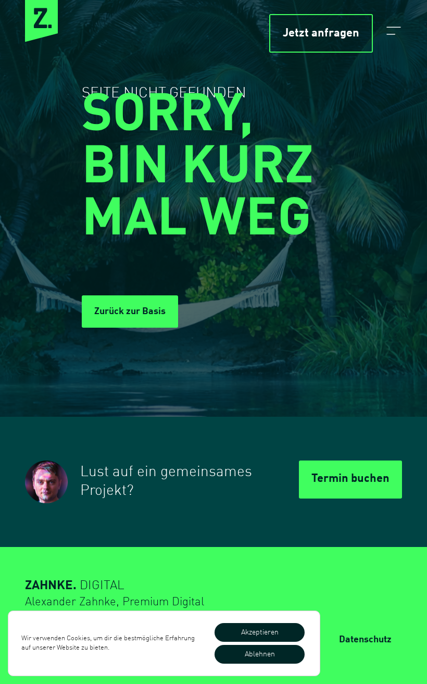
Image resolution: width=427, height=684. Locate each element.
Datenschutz (365, 639)
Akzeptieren (260, 632)
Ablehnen (260, 654)
